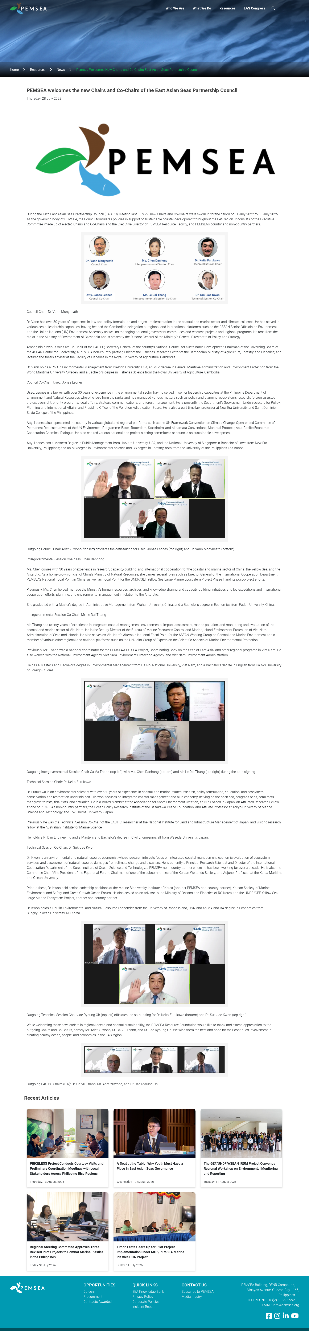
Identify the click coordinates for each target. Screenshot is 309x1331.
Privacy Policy (142, 1297)
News (61, 70)
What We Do (202, 8)
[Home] (30, 8)
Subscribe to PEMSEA (198, 1292)
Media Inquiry (192, 1297)
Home (14, 70)
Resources (227, 8)
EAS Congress (254, 8)
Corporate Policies (145, 1302)
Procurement (92, 1297)
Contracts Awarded (97, 1302)
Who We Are (175, 8)
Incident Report (143, 1307)
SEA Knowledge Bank (148, 1292)
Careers (89, 1292)
